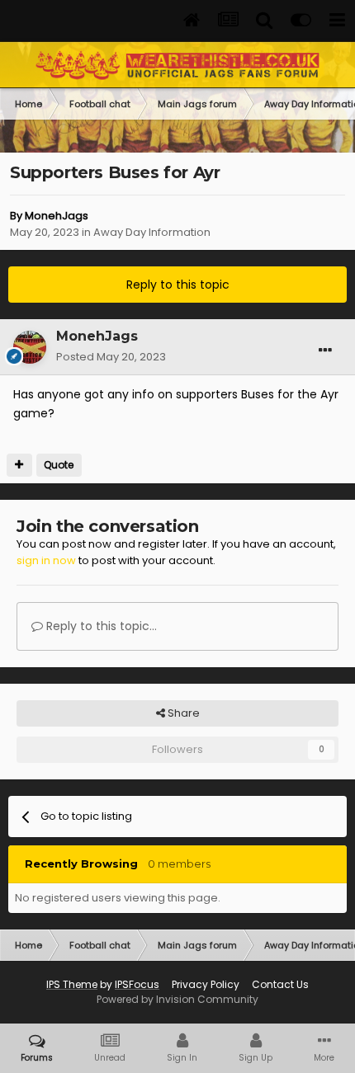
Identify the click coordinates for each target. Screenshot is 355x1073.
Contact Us (280, 984)
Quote (58, 465)
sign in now (46, 560)
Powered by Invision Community (177, 999)
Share (182, 713)
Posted (111, 357)
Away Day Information (152, 232)
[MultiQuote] (19, 465)
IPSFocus (137, 984)
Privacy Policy (205, 984)
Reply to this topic (178, 284)
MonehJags (56, 216)
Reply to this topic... (100, 626)
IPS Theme (71, 984)
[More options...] (325, 350)
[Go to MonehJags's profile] (29, 347)
